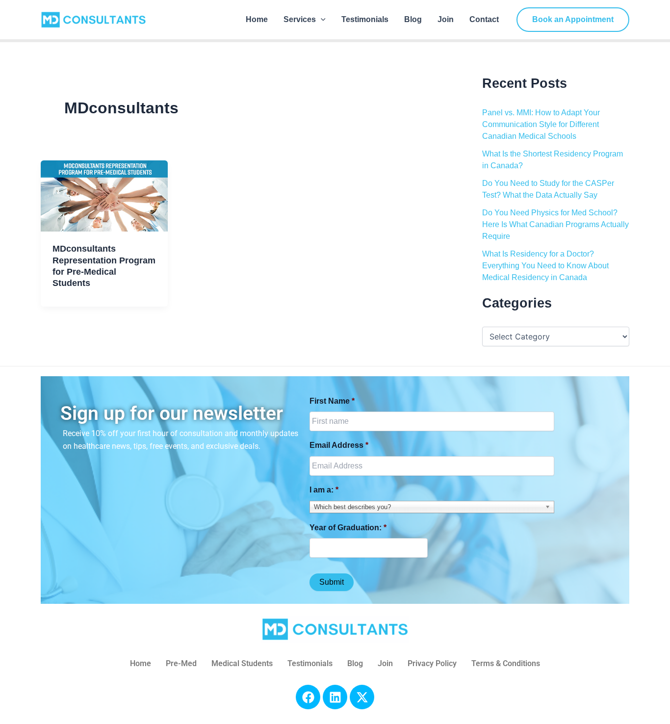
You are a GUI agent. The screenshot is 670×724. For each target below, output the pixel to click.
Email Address (338, 445)
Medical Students (242, 663)
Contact (484, 19)
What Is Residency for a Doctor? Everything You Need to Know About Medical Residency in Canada (545, 266)
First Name (332, 401)
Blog (413, 19)
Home (257, 19)
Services (299, 19)
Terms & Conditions (505, 663)
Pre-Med (181, 663)
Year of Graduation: (348, 527)
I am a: (323, 490)
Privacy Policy (432, 663)
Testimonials (364, 19)
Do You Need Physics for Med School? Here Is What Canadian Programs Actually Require (555, 224)
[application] (321, 19)
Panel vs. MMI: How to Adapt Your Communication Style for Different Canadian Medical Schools (541, 124)
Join (446, 19)
